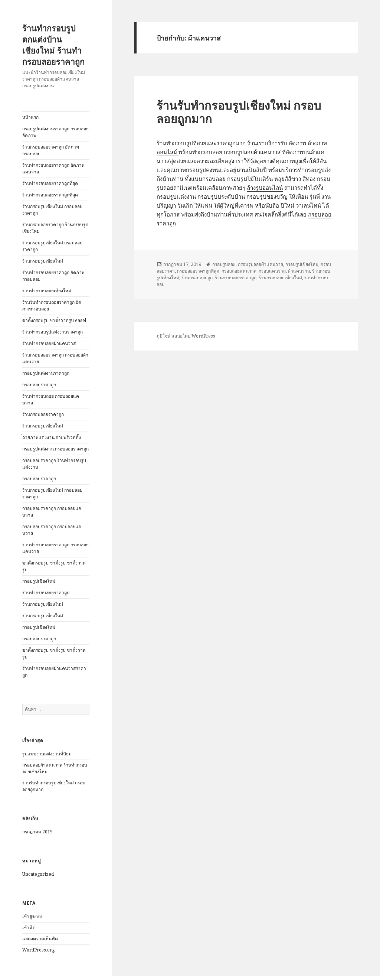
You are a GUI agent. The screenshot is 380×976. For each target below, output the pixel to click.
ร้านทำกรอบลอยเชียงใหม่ (46, 290)
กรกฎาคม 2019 (37, 832)
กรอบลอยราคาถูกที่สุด (198, 271)
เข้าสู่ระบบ (32, 916)
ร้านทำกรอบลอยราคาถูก (45, 592)
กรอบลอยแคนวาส (239, 271)
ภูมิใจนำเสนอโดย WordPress (186, 336)
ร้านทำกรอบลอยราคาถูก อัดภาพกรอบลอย (53, 275)
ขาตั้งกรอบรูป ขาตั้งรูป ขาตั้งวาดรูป (54, 566)
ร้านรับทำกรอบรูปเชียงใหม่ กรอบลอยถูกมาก (239, 111)
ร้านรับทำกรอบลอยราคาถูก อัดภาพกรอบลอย (51, 305)
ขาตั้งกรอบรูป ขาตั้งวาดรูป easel (54, 320)
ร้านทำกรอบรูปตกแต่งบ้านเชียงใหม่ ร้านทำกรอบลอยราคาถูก (53, 44)
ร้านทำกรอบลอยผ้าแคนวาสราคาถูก (54, 671)
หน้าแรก (30, 117)
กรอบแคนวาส (272, 271)
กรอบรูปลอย (224, 264)
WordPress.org (38, 950)
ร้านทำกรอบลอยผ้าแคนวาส (49, 343)
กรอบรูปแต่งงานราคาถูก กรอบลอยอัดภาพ (55, 132)
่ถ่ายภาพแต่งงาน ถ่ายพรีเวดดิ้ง (51, 437)
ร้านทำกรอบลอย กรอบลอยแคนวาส (50, 399)
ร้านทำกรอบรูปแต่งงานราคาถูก (52, 332)
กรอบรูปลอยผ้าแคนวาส (260, 264)
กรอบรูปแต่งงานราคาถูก (45, 373)
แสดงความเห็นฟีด (40, 939)
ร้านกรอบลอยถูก (197, 277)
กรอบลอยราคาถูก (39, 384)
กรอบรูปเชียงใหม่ (38, 581)
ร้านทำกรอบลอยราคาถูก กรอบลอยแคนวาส (55, 547)
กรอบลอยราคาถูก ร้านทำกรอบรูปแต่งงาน (54, 463)
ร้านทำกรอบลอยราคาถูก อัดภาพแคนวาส (53, 168)
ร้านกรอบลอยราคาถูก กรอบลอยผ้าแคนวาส (55, 358)
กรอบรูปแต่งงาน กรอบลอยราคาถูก (55, 449)
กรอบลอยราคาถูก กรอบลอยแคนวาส (51, 511)
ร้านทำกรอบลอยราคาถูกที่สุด (50, 183)
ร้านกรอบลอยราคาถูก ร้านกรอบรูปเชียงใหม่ (55, 227)
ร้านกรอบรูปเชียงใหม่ (42, 261)
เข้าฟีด (29, 927)
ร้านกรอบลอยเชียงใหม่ (280, 277)
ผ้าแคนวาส (299, 271)
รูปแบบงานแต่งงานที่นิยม (47, 754)
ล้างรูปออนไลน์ (265, 187)
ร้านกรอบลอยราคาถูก (43, 414)
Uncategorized (38, 874)
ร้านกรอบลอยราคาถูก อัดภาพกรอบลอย (50, 150)
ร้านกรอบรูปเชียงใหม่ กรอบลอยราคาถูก (52, 209)
